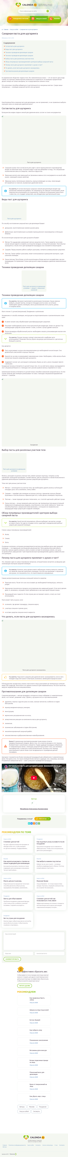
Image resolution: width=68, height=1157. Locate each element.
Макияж (57, 18)
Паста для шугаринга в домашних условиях (14, 470)
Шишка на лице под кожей (39, 1010)
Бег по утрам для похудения (14, 918)
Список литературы (47, 1145)
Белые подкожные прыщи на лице (39, 1061)
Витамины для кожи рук (38, 1050)
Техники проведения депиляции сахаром (19, 52)
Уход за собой (41, 18)
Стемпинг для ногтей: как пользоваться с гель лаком (46, 900)
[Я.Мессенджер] (29, 823)
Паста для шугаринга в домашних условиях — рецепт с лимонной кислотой (34, 288)
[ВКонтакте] (31, 823)
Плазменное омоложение (39, 1040)
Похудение (40, 839)
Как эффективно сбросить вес (32, 971)
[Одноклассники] (34, 823)
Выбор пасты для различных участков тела (19, 58)
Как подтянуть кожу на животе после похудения (50, 843)
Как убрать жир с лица (38, 1096)
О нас (56, 1145)
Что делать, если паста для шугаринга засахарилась (22, 68)
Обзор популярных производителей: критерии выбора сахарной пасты (29, 62)
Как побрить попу (36, 1030)
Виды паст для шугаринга (13, 49)
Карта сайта (31, 1145)
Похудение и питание (21, 18)
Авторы (22, 1107)
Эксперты (36, 1111)
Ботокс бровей (35, 1020)
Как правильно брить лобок (37, 999)
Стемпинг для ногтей (11, 842)
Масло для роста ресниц (12, 881)
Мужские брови (42, 881)
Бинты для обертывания (13, 898)
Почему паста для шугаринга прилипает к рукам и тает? (23, 65)
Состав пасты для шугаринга (14, 46)
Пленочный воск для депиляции (37, 1073)
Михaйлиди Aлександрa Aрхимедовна (34, 809)
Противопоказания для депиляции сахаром (19, 71)
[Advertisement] (34, 95)
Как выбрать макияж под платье (49, 861)
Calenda (29, 5)
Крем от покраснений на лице (38, 1085)
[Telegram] (36, 823)
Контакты (38, 1145)
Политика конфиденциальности (17, 1145)
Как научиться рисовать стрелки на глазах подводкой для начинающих (17, 862)
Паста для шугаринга (14, 218)
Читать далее (24, 985)
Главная (6, 29)
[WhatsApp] (39, 823)
